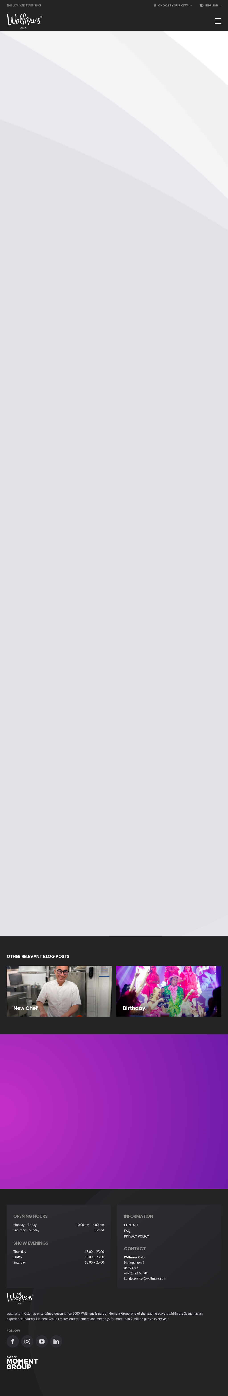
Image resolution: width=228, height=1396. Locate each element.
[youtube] (42, 1341)
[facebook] (13, 1341)
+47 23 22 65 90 (135, 1273)
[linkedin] (56, 1341)
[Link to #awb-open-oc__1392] (218, 21)
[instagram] (27, 1341)
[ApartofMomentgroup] (22, 1358)
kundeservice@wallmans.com (145, 1278)
